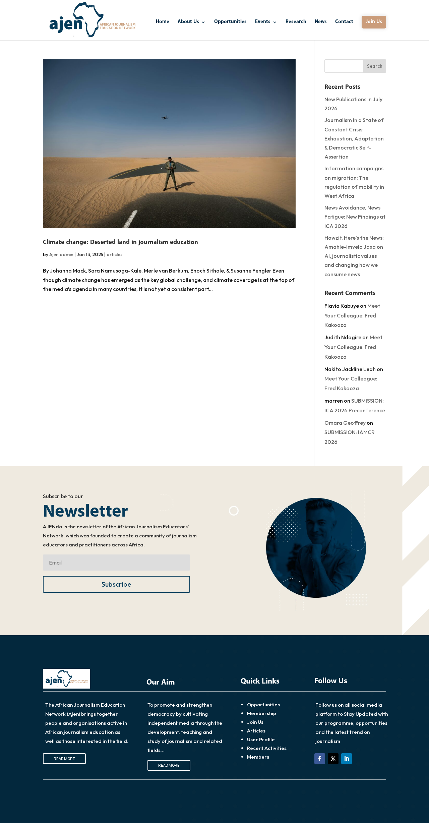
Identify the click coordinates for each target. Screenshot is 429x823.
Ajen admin (61, 254)
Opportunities (230, 22)
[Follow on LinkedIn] (346, 758)
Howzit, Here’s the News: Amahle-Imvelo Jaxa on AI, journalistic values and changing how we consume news (354, 256)
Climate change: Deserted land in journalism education (120, 242)
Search (374, 66)
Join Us (374, 21)
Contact (344, 22)
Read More (64, 758)
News (321, 22)
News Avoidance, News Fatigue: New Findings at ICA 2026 (354, 216)
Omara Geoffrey (345, 422)
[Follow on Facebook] (319, 758)
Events (262, 22)
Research (296, 22)
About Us (188, 22)
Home (162, 22)
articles (115, 254)
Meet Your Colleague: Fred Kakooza (352, 315)
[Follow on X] (333, 758)
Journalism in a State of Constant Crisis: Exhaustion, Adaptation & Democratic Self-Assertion (354, 138)
